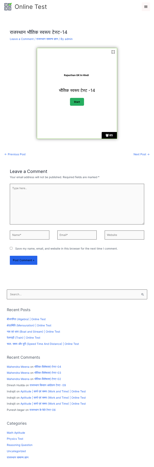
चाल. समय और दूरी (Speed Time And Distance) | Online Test (43, 343)
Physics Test (15, 438)
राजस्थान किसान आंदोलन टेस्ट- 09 (48, 385)
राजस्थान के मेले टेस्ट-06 (42, 409)
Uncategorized (16, 451)
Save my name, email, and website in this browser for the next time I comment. (66, 248)
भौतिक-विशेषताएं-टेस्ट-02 (47, 379)
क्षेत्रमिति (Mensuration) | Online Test (29, 325)
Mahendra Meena (18, 366)
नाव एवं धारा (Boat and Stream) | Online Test (33, 331)
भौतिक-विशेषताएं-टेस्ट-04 (47, 366)
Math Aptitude (16, 432)
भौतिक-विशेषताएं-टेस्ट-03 (47, 372)
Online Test (31, 6)
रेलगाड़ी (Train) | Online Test (23, 337)
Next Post (142, 154)
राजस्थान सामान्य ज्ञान (47, 39)
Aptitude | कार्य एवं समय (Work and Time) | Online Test (53, 391)
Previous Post (15, 154)
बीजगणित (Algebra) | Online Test (26, 319)
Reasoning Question (19, 445)
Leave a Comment (22, 39)
